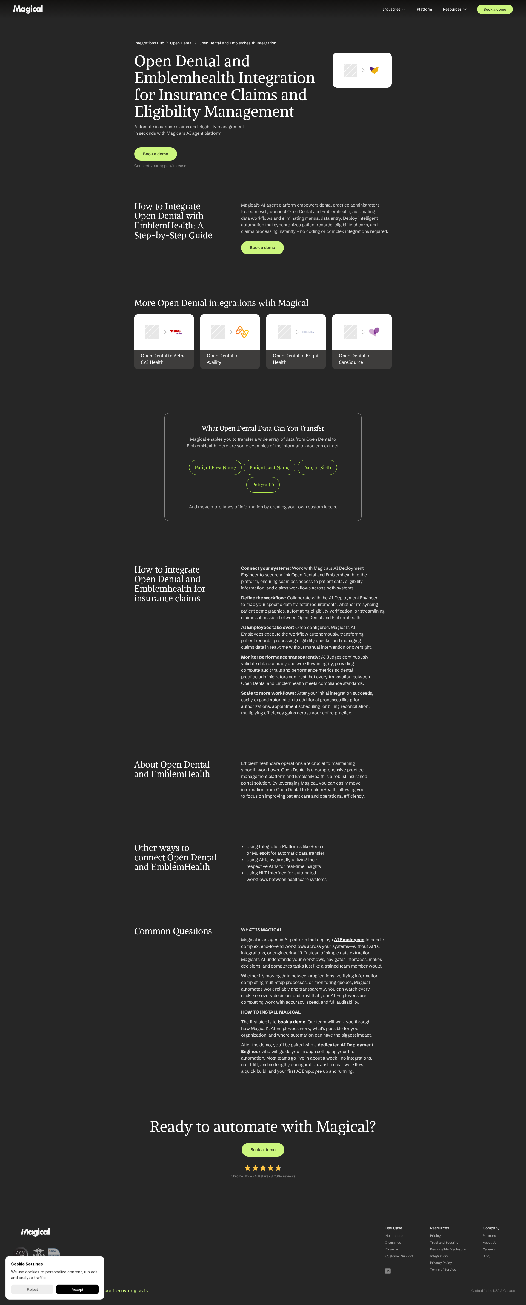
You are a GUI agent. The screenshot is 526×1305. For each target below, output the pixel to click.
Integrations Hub (149, 43)
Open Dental (181, 43)
